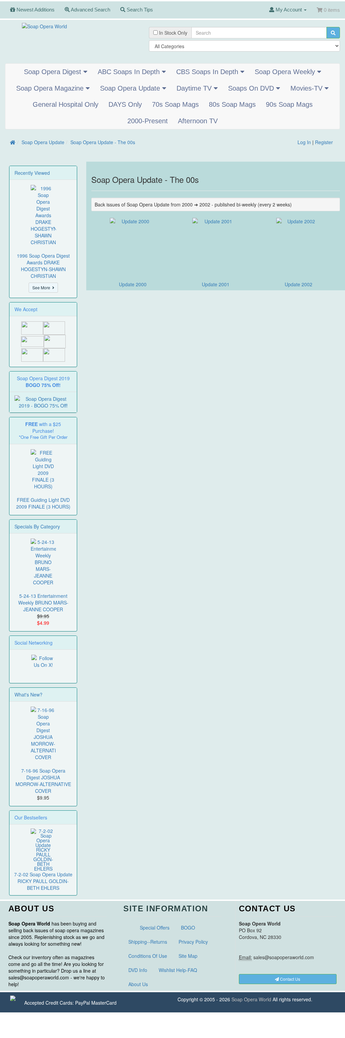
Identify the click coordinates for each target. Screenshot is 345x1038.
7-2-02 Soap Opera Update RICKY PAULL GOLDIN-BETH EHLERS (43, 881)
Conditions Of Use (147, 955)
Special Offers (154, 927)
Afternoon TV (198, 121)
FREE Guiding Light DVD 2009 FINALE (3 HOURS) (43, 503)
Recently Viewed (32, 172)
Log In (304, 142)
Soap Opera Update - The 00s (102, 142)
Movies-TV (307, 88)
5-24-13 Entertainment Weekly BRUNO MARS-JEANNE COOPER (43, 602)
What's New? (28, 694)
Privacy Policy (193, 941)
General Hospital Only (65, 104)
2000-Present (147, 121)
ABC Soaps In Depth (130, 71)
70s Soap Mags (175, 104)
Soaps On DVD (252, 88)
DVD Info (137, 970)
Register (324, 142)
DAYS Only (125, 104)
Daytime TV (195, 88)
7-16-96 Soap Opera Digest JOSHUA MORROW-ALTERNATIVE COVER (43, 780)
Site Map (188, 955)
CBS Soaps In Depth (208, 71)
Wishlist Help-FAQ (178, 970)
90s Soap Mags (289, 104)
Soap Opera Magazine (51, 88)
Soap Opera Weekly (286, 71)
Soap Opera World (251, 999)
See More (42, 287)
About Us (138, 984)
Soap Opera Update (131, 88)
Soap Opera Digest (53, 71)
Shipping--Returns (147, 941)
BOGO (188, 927)
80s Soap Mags (232, 104)
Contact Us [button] (289, 979)
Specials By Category (37, 526)
